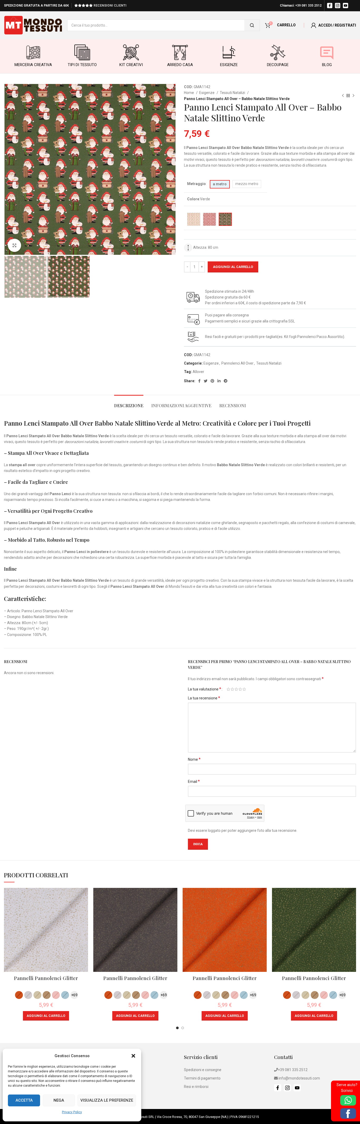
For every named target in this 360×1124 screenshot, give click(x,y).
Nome (194, 759)
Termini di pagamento (202, 1078)
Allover (198, 372)
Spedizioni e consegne (202, 1070)
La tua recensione (204, 697)
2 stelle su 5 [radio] (232, 689)
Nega (58, 1100)
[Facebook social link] (199, 380)
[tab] (128, 403)
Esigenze (207, 93)
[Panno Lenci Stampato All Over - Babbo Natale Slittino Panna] (193, 219)
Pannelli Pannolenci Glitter (46, 977)
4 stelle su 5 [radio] (240, 689)
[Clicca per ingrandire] (14, 245)
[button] (133, 1055)
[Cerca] (252, 25)
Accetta (24, 1100)
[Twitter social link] (205, 380)
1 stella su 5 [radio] (228, 689)
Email (194, 781)
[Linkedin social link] (219, 380)
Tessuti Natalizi (233, 93)
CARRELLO (286, 25)
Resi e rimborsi (196, 1087)
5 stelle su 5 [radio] (244, 689)
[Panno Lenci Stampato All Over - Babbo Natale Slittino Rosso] (209, 219)
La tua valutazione (204, 689)
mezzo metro (246, 184)
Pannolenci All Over (237, 363)
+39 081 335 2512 (308, 5)
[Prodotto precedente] (343, 95)
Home (189, 93)
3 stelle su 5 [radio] (236, 689)
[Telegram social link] (225, 380)
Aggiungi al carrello (233, 267)
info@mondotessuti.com (299, 1078)
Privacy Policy (72, 1112)
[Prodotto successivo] (353, 95)
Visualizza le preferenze (106, 1100)
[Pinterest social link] (212, 380)
